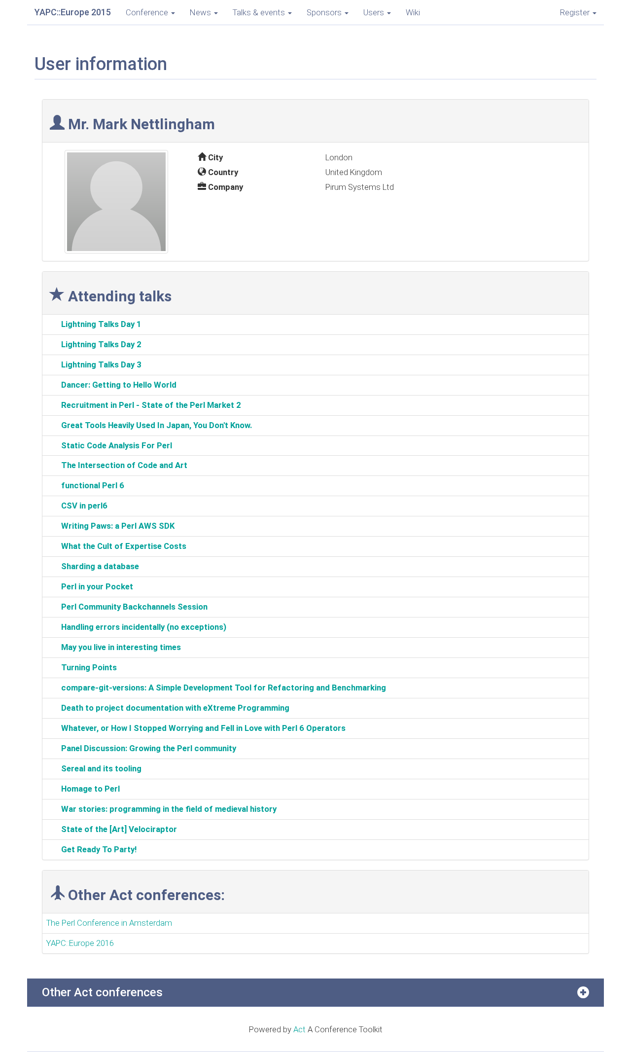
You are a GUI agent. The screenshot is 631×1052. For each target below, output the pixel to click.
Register (576, 12)
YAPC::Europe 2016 (80, 943)
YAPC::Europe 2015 (73, 12)
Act (299, 1029)
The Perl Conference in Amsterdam (109, 923)
